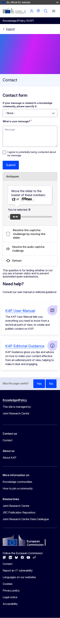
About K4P (9, 457)
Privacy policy (11, 590)
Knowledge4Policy (15, 400)
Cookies (7, 583)
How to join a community (18, 488)
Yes (39, 383)
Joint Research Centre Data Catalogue (26, 519)
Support (10, 29)
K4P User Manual (20, 310)
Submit (11, 165)
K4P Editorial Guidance (24, 346)
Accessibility (10, 603)
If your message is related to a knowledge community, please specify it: (28, 105)
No (51, 383)
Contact (7, 440)
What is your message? (16, 121)
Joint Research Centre (16, 505)
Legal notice (10, 597)
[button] (38, 10)
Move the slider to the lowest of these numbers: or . (28, 195)
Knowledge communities (17, 481)
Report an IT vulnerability (18, 570)
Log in (31, 11)
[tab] (30, 234)
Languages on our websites (19, 577)
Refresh (17, 260)
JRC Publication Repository (19, 512)
